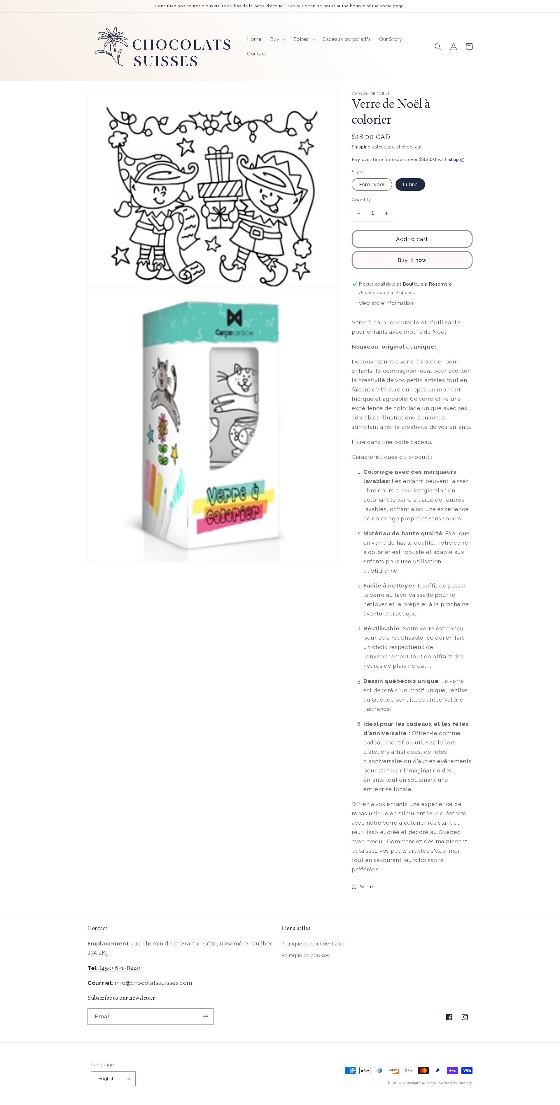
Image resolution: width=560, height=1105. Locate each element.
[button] (277, 39)
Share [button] (366, 886)
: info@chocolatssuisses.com (140, 983)
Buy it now (412, 260)
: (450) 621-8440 (114, 968)
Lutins (410, 184)
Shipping (361, 146)
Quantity (361, 199)
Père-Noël (372, 184)
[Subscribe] (205, 1016)
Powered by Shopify (454, 1083)
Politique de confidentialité (313, 944)
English (106, 1078)
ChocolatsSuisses (419, 1083)
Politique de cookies (305, 955)
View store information (386, 303)
